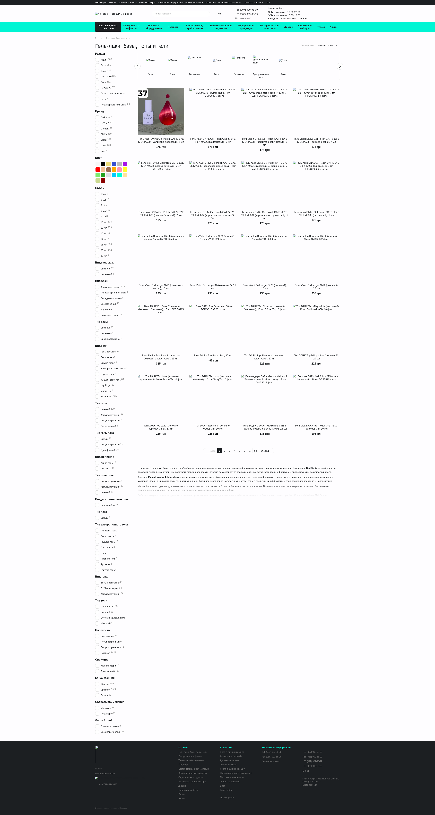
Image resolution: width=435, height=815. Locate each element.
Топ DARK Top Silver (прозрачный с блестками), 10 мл (264, 357)
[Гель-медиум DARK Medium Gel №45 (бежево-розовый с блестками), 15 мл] (264, 398)
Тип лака (101, 511)
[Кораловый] (103, 169)
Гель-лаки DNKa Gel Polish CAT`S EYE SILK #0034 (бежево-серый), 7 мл (316, 140)
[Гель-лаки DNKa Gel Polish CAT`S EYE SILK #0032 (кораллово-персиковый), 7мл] (212, 184)
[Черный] (103, 164)
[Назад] (137, 66)
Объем (100, 188)
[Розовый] (119, 169)
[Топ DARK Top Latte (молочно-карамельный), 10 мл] (161, 398)
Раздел (100, 53)
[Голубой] (114, 175)
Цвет (98, 157)
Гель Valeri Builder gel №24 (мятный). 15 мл (213, 287)
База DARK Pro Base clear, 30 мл (213, 355)
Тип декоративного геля (111, 524)
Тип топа (101, 600)
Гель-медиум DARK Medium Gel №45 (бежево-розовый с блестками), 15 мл (265, 427)
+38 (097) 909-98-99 (246, 9)
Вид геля (101, 345)
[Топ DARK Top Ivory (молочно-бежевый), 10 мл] (212, 398)
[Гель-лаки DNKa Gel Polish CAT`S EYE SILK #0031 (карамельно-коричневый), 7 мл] (264, 184)
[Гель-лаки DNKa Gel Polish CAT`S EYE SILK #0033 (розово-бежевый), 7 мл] (161, 184)
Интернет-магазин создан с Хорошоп (111, 808)
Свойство (102, 659)
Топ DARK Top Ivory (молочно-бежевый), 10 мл (212, 427)
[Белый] (97, 164)
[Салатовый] (97, 175)
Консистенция (105, 678)
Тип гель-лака (104, 432)
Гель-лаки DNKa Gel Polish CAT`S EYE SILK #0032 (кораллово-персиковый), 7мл (213, 215)
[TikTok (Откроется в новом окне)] (143, 14)
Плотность (102, 630)
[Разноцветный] (114, 180)
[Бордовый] (103, 180)
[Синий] (114, 164)
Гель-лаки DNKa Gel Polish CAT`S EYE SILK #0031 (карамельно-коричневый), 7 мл (264, 215)
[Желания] (313, 14)
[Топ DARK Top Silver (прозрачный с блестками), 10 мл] (264, 328)
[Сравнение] (320, 14)
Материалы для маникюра (269, 27)
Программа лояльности (229, 3)
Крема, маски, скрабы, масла (194, 27)
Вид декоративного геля (111, 499)
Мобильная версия (107, 784)
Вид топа (101, 576)
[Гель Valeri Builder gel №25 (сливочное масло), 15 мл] (161, 257)
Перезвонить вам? (243, 18)
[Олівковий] (97, 180)
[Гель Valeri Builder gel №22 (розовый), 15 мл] (316, 257)
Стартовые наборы (305, 27)
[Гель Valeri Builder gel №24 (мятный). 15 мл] (212, 257)
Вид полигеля (104, 456)
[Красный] (97, 169)
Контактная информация (170, 3)
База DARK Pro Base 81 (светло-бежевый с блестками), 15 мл (161, 357)
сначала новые (325, 45)
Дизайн (288, 27)
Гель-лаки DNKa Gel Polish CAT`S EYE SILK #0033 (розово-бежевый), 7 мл (161, 214)
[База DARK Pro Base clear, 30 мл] (212, 328)
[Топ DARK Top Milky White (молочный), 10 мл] (316, 328)
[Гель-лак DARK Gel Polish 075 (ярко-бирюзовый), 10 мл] (316, 398)
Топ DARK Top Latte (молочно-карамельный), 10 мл (161, 427)
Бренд (99, 111)
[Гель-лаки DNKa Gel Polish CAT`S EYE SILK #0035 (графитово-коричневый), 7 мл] (264, 111)
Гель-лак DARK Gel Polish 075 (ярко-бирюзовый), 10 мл (316, 427)
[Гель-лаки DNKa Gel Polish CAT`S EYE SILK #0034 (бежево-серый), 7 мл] (316, 111)
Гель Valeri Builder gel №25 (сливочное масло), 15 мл (161, 287)
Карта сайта (226, 790)
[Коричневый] (108, 169)
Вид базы (101, 280)
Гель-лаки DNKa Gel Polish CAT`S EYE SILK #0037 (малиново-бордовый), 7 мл (161, 140)
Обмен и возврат (147, 3)
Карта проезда (309, 785)
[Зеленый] (103, 175)
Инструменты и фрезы (131, 27)
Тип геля (101, 403)
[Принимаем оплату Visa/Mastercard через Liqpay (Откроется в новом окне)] (120, 778)
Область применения (109, 702)
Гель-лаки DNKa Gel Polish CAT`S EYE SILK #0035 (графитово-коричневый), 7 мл (264, 141)
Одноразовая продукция (246, 27)
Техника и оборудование (153, 27)
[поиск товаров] (207, 13)
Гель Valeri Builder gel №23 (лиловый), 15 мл (265, 287)
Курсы (321, 27)
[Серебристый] (108, 175)
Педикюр (173, 27)
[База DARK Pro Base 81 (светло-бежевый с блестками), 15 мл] (161, 328)
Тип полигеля (104, 475)
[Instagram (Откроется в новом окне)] (138, 14)
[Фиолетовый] (124, 164)
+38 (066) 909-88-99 (246, 14)
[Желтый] (124, 169)
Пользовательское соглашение (200, 3)
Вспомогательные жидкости (221, 27)
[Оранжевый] (114, 169)
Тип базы (101, 321)
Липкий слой (103, 720)
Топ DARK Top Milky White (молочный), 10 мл (316, 357)
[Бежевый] (124, 175)
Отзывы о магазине (253, 3)
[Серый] (119, 164)
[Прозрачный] (108, 180)
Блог (267, 3)
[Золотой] (108, 164)
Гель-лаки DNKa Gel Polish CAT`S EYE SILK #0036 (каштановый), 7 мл (213, 140)
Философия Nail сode (105, 3)
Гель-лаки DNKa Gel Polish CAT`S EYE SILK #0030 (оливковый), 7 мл (316, 214)
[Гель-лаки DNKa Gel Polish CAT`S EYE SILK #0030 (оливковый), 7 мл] (316, 184)
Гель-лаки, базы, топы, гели (108, 27)
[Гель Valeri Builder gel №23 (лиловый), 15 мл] (264, 257)
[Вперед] (340, 66)
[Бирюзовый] (119, 175)
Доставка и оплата (128, 3)
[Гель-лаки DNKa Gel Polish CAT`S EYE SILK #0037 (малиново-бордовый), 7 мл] (161, 111)
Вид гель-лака (104, 262)
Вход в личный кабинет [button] (232, 752)
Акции (333, 27)
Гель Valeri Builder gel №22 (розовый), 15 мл (316, 287)
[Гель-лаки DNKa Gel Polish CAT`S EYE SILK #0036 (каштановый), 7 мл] (212, 111)
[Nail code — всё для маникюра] (109, 754)
